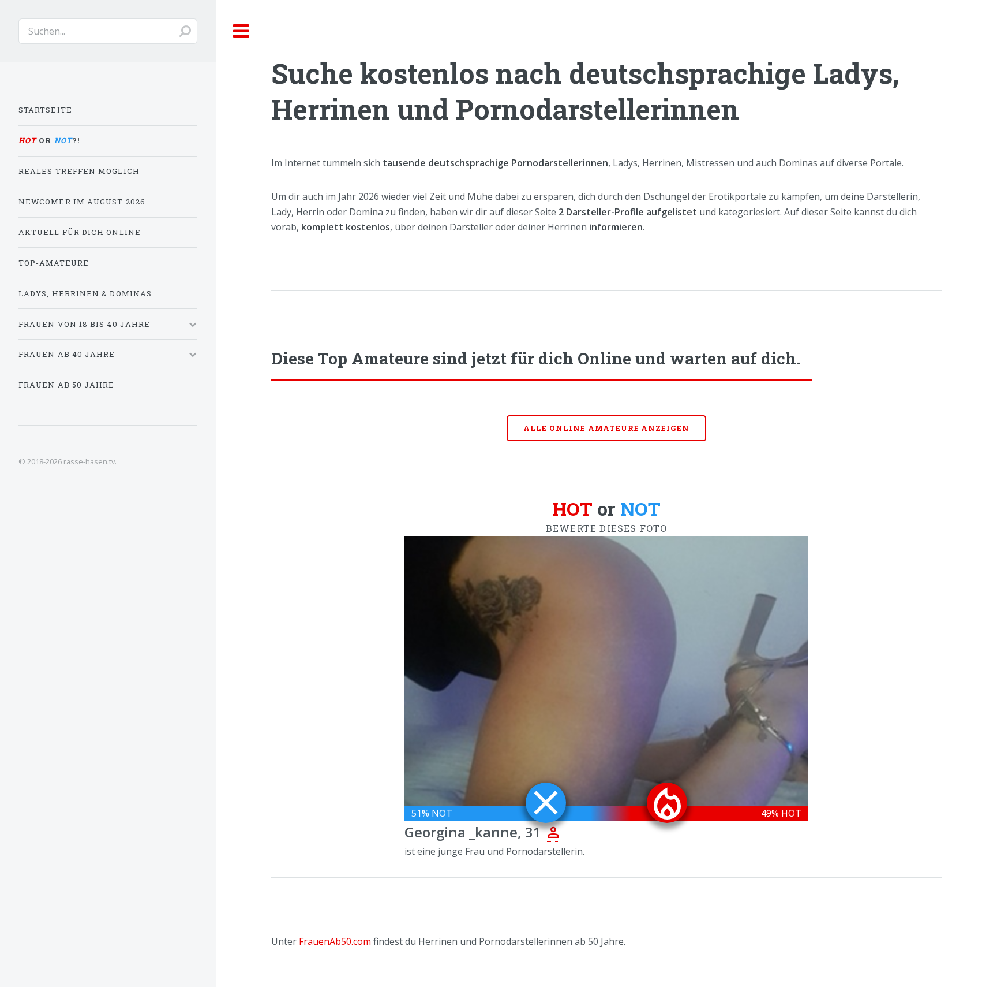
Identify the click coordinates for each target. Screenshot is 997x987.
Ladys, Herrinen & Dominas (85, 293)
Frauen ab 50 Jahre (66, 384)
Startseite (45, 110)
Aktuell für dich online (79, 232)
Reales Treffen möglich (79, 171)
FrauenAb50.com (335, 941)
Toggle (240, 31)
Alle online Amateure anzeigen (606, 428)
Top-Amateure (53, 263)
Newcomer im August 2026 (81, 201)
